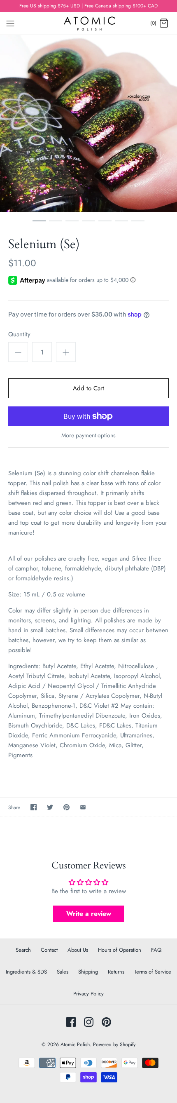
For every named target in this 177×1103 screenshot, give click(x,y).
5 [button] (105, 225)
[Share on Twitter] (50, 807)
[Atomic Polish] (88, 23)
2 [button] (55, 225)
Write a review (88, 913)
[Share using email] (83, 807)
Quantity (19, 334)
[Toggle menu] (10, 22)
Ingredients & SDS (26, 972)
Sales (62, 972)
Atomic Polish (75, 1044)
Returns (116, 972)
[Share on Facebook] (33, 807)
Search (23, 950)
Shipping (88, 972)
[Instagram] (88, 1022)
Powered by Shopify (114, 1044)
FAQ (156, 950)
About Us (78, 950)
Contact (49, 950)
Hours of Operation (119, 950)
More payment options (88, 435)
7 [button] (138, 225)
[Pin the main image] (66, 807)
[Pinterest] (106, 1022)
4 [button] (88, 225)
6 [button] (121, 225)
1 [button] (39, 225)
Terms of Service (152, 972)
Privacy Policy (88, 993)
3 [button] (72, 225)
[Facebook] (71, 1022)
